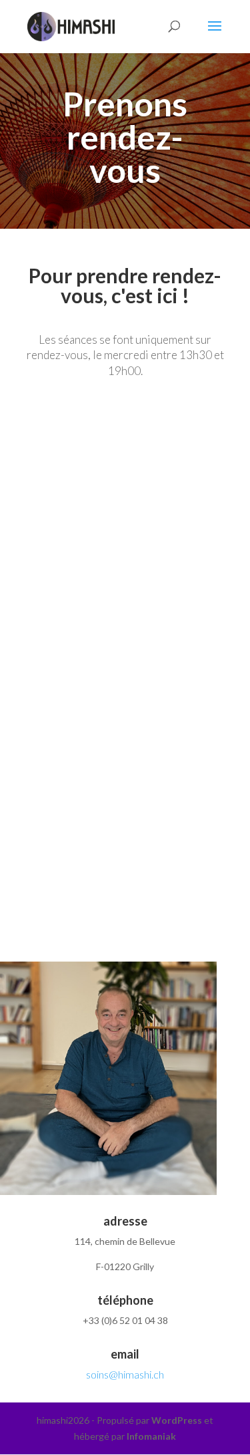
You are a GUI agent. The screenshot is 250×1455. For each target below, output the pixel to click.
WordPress (176, 1420)
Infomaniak (151, 1436)
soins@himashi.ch (125, 1374)
